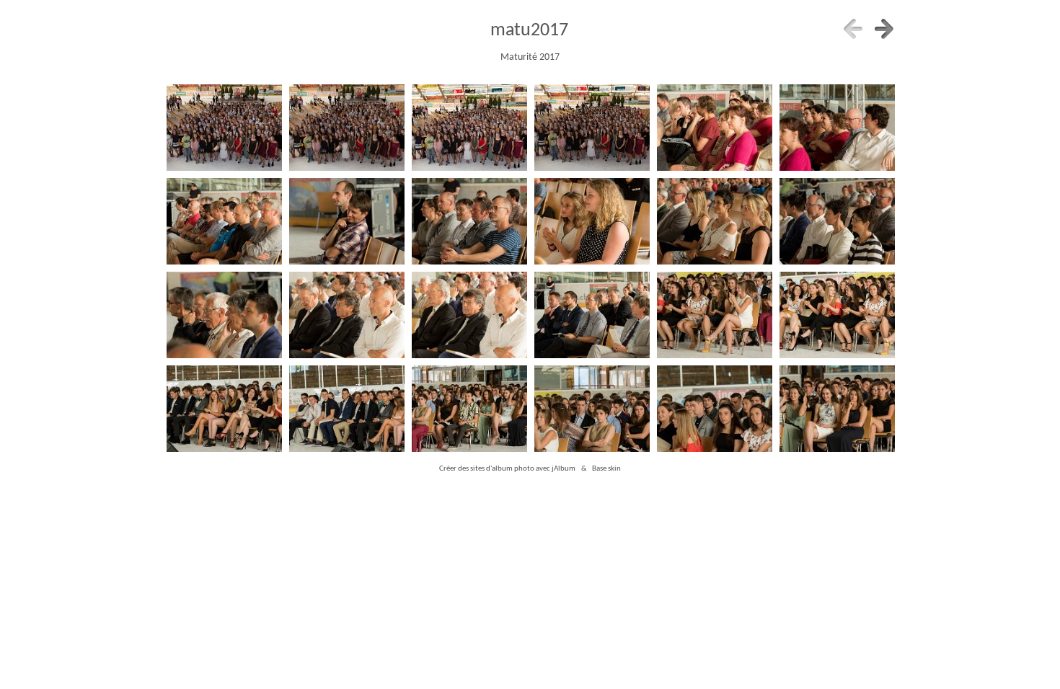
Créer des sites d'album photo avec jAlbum (507, 469)
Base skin (606, 469)
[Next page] (884, 28)
